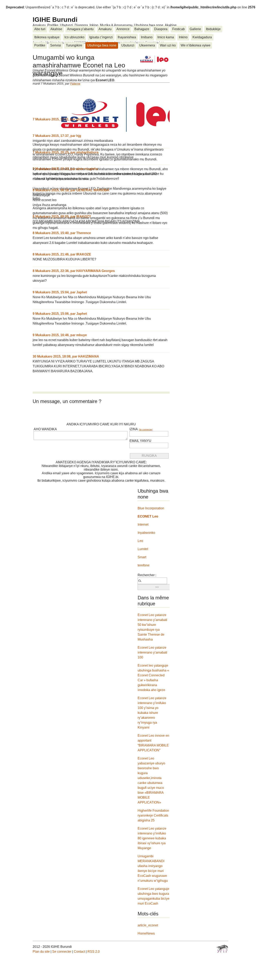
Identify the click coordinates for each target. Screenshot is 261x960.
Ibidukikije (213, 29)
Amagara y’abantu (80, 29)
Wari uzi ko (168, 45)
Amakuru (105, 29)
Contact (79, 951)
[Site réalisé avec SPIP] (222, 948)
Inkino (183, 37)
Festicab (178, 29)
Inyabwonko (146, 532)
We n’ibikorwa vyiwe (195, 45)
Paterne (75, 83)
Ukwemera (147, 45)
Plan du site (41, 951)
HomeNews (146, 933)
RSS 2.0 (93, 951)
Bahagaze (141, 29)
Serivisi (55, 45)
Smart (142, 557)
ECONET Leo (148, 516)
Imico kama (165, 37)
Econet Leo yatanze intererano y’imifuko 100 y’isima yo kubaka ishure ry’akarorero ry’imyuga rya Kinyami (152, 712)
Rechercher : (147, 575)
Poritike (39, 45)
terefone (143, 565)
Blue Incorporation (151, 508)
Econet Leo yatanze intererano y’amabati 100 (152, 652)
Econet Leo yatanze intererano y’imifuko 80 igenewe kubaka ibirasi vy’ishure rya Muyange (152, 838)
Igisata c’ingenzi (101, 37)
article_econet (148, 925)
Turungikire (74, 45)
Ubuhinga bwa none (101, 45)
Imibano (147, 37)
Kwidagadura (202, 37)
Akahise (56, 29)
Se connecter (145, 429)
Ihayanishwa (127, 37)
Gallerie (195, 29)
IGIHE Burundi (55, 19)
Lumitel (143, 549)
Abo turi (39, 29)
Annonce (122, 29)
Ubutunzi (127, 45)
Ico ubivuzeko (74, 37)
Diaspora (160, 29)
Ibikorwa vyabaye (47, 37)
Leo (140, 541)
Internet (143, 524)
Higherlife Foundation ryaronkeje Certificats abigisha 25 (153, 815)
